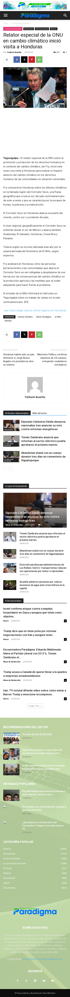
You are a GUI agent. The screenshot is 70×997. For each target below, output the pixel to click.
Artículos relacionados (17, 413)
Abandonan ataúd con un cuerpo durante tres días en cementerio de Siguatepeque (43, 456)
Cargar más (33, 705)
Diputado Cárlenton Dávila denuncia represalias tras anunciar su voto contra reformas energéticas (43, 425)
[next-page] (10, 469)
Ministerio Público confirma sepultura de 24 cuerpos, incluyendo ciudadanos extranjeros (52, 359)
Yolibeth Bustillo (14, 52)
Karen (6, 620)
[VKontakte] (44, 981)
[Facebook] (17, 59)
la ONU (58, 317)
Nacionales (28, 29)
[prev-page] (5, 469)
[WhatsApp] (39, 59)
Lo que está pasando (20, 23)
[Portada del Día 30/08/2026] (11, 738)
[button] (5, 15)
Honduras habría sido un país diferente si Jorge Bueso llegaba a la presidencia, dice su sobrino (18, 359)
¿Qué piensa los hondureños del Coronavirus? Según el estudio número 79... (43, 825)
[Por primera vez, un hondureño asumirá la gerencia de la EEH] (11, 811)
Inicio (5, 23)
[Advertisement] (35, 132)
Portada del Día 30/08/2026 (37, 734)
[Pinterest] (31, 59)
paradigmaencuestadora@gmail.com (42, 958)
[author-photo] (35, 392)
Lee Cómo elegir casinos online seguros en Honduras (35, 310)
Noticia (53, 29)
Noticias (8, 320)
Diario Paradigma (43, 317)
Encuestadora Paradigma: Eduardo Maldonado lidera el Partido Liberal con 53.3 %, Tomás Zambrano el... (32, 653)
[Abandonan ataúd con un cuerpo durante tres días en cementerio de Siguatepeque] (11, 456)
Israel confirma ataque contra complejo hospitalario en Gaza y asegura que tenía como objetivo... (32, 612)
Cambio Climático (25, 317)
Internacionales (42, 29)
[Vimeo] (35, 981)
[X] (24, 59)
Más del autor (40, 413)
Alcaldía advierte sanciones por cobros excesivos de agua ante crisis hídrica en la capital (42, 585)
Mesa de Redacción (14, 525)
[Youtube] (52, 981)
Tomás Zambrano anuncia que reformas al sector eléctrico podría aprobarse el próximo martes (43, 441)
